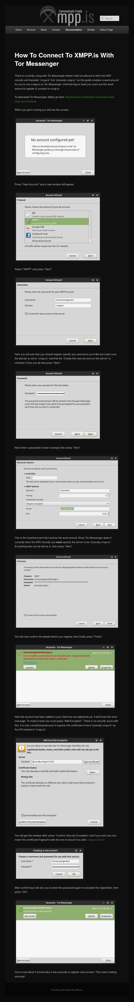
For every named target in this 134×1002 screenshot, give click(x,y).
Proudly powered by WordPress (67, 989)
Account (31, 29)
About (44, 29)
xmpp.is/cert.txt (96, 839)
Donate (91, 29)
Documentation (74, 29)
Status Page (106, 29)
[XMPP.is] (67, 15)
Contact (56, 29)
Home (18, 29)
